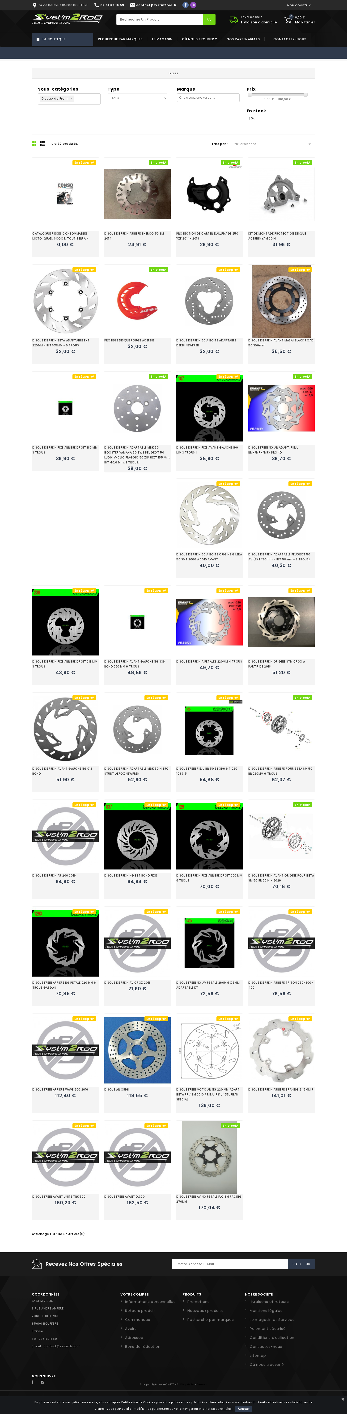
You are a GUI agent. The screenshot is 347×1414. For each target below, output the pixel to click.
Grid (34, 143)
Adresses (134, 1337)
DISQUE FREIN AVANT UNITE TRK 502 (58, 1197)
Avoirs (131, 1328)
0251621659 (48, 1339)
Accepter (244, 1408)
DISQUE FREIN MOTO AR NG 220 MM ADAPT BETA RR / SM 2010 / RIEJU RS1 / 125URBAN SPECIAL (208, 1094)
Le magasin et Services (272, 1319)
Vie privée (187, 1384)
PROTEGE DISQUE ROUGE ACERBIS (129, 340)
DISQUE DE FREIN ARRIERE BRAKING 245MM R (280, 1089)
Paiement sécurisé (268, 1328)
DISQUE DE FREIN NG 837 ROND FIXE (130, 875)
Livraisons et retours (269, 1301)
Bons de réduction (143, 1346)
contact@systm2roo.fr (62, 1346)
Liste (42, 143)
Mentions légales (266, 1310)
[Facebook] (185, 5)
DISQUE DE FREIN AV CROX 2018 (127, 983)
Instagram (44, 1382)
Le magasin (162, 39)
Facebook (35, 1382)
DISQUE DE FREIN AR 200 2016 (54, 875)
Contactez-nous (289, 39)
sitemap (258, 1355)
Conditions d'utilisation (272, 1337)
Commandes (137, 1319)
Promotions (198, 1301)
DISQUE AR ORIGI (116, 1089)
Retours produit (140, 1310)
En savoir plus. (222, 1408)
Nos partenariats (243, 39)
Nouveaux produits (205, 1310)
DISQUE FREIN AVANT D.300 (124, 1197)
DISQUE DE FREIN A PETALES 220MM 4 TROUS (209, 661)
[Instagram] (193, 5)
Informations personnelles (150, 1301)
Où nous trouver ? (199, 39)
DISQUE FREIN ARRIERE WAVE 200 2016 (60, 1089)
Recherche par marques (120, 39)
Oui (253, 118)
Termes (202, 1384)
